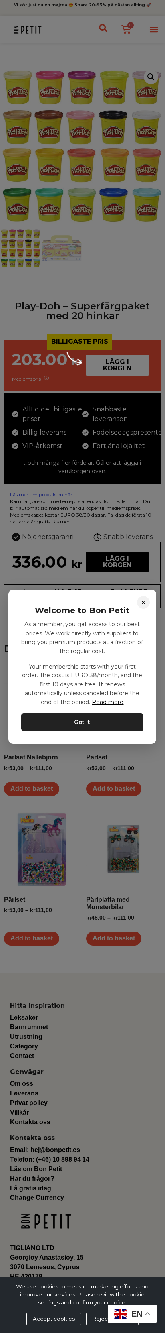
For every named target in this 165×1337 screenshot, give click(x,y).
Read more (107, 702)
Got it (82, 722)
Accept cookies (54, 1318)
